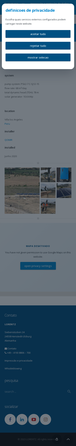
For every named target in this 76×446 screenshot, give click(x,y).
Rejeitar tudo (38, 45)
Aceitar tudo (38, 34)
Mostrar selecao (38, 57)
